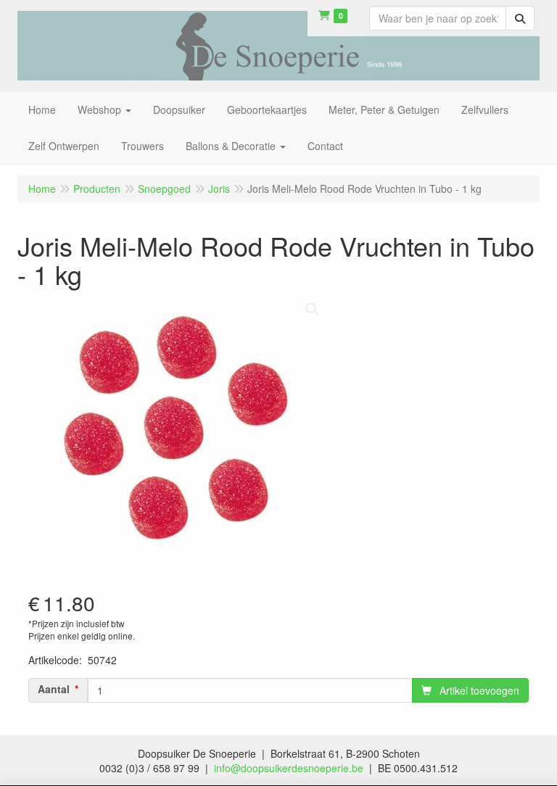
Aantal (54, 689)
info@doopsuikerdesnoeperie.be (288, 768)
